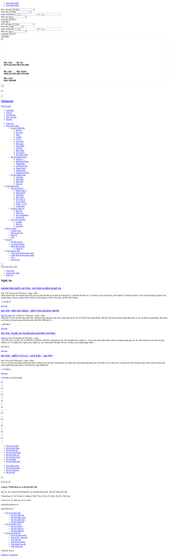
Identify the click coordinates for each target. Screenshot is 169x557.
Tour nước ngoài (12, 186)
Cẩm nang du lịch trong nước (22, 253)
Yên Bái (19, 148)
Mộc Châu (20, 150)
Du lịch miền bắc (17, 515)
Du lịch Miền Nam (18, 175)
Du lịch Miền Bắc (18, 128)
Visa (12, 237)
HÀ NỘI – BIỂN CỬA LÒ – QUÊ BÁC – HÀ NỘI (26, 355)
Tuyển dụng (10, 115)
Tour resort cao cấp (18, 544)
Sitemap (9, 119)
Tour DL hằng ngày (18, 535)
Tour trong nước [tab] (12, 3)
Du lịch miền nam (18, 520)
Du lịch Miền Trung (18, 157)
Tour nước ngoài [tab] (12, 5)
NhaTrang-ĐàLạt (22, 173)
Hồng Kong (20, 193)
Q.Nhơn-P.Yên (22, 166)
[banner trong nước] (9, 266)
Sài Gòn (19, 184)
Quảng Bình (20, 170)
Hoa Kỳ (19, 224)
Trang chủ (10, 124)
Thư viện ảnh (11, 117)
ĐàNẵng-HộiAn (22, 162)
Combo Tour (16, 231)
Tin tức (9, 240)
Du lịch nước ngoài (13, 524)
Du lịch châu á (16, 526)
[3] (2, 482)
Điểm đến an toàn (18, 246)
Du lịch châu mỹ (17, 531)
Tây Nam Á (20, 199)
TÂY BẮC (20, 153)
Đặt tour (4, 306)
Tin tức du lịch (16, 242)
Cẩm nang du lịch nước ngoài (22, 255)
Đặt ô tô (14, 235)
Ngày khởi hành (7, 14)
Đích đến (4, 12)
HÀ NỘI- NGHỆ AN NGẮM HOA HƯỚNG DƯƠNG (28, 333)
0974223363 (6, 106)
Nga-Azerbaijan (22, 215)
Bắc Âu (19, 211)
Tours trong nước (12, 273)
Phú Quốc (20, 179)
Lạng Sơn (20, 141)
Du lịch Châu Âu (17, 208)
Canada (19, 222)
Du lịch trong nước (13, 513)
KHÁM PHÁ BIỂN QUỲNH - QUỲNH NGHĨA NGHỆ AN (31, 288)
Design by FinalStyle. (9, 555)
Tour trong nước (12, 126)
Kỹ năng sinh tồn (17, 244)
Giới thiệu (10, 110)
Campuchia (20, 206)
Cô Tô (18, 139)
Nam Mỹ (19, 226)
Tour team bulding (18, 542)
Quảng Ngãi (20, 168)
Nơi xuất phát (6, 9)
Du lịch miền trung (18, 517)
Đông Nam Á (21, 191)
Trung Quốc (20, 202)
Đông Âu (19, 213)
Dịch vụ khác (11, 228)
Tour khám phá (17, 546)
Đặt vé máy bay (17, 233)
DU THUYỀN (22, 155)
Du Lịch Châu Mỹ (18, 220)
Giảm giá (4, 19)
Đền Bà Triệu (6, 316)
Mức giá (4, 17)
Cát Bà (18, 137)
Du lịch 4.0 (15, 260)
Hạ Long (19, 133)
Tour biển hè (16, 540)
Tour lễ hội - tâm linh (19, 537)
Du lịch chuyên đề (13, 533)
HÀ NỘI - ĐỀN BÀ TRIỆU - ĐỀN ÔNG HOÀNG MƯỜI (30, 310)
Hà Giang (20, 144)
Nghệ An (19, 159)
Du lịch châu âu (17, 529)
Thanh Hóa (20, 164)
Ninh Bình (20, 146)
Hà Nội (19, 130)
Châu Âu (19, 249)
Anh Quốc (20, 217)
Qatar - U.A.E (21, 204)
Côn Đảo (19, 177)
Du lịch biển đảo (17, 522)
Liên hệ (9, 113)
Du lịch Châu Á (17, 188)
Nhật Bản (19, 195)
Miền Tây (20, 182)
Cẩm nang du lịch (13, 251)
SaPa (18, 135)
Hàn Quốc (20, 197)
